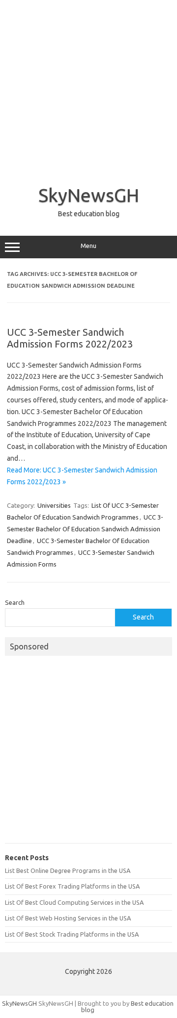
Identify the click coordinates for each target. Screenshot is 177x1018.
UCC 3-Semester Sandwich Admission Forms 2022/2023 (70, 337)
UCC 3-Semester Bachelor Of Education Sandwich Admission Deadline (85, 529)
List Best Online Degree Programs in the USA (67, 870)
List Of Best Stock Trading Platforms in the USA (72, 934)
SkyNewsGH (88, 195)
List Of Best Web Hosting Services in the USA (68, 918)
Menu (88, 245)
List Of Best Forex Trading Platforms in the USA (72, 886)
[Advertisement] (88, 88)
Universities (54, 505)
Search (15, 602)
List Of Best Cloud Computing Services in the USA (74, 902)
